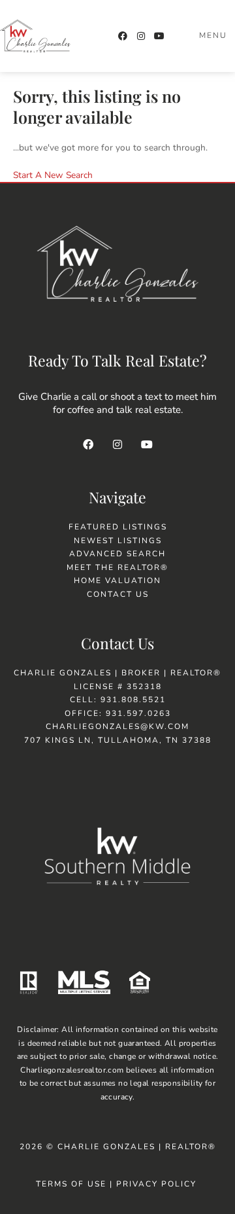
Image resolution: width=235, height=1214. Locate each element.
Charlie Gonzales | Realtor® (136, 1146)
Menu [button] (213, 35)
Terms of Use (71, 1184)
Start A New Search (53, 175)
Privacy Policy (158, 1184)
